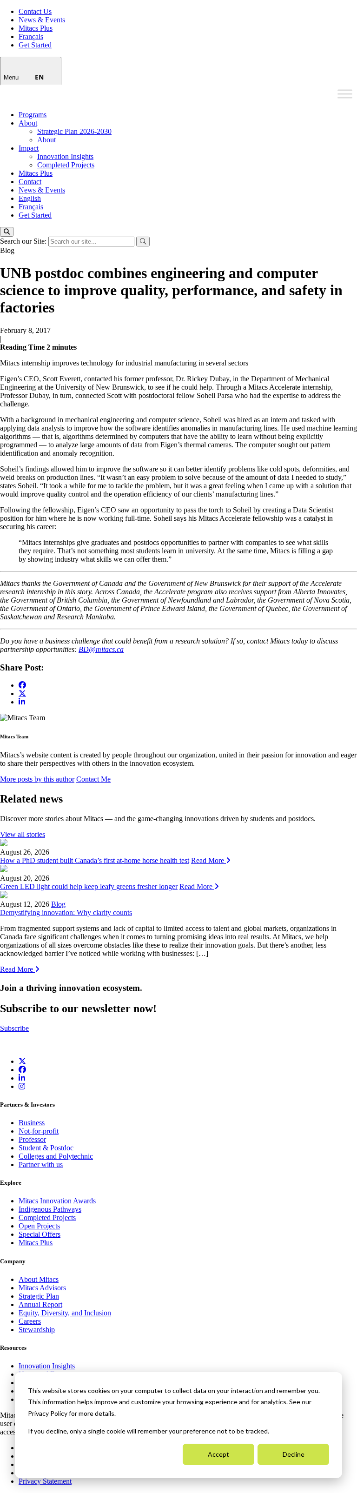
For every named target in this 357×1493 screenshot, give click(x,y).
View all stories (22, 834)
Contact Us (35, 11)
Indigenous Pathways (50, 1209)
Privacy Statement (45, 1481)
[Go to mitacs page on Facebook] (22, 685)
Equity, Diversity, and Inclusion (65, 1313)
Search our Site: (24, 241)
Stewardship (37, 1330)
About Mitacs (39, 1279)
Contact (30, 182)
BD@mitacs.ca (101, 649)
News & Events (42, 20)
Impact (29, 148)
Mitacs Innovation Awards (57, 1201)
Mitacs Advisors (42, 1288)
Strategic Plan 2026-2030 (74, 131)
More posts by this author (37, 779)
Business (32, 1123)
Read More (208, 860)
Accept (218, 1454)
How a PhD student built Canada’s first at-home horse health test (94, 860)
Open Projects (39, 1226)
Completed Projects (65, 165)
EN (39, 77)
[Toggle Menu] (344, 93)
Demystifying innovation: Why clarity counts (66, 912)
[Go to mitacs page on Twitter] (22, 693)
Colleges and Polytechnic (56, 1156)
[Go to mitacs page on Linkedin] (22, 702)
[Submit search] (143, 241)
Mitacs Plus (36, 28)
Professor (32, 1139)
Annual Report (40, 1304)
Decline (293, 1454)
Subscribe (14, 1028)
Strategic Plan (39, 1296)
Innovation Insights (65, 156)
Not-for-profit (39, 1131)
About (28, 123)
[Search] (6, 232)
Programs (32, 115)
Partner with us (41, 1164)
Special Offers (39, 1234)
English (30, 198)
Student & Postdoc (46, 1148)
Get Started (35, 45)
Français (31, 36)
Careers (30, 1321)
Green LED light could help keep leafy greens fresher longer (89, 886)
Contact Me (93, 779)
